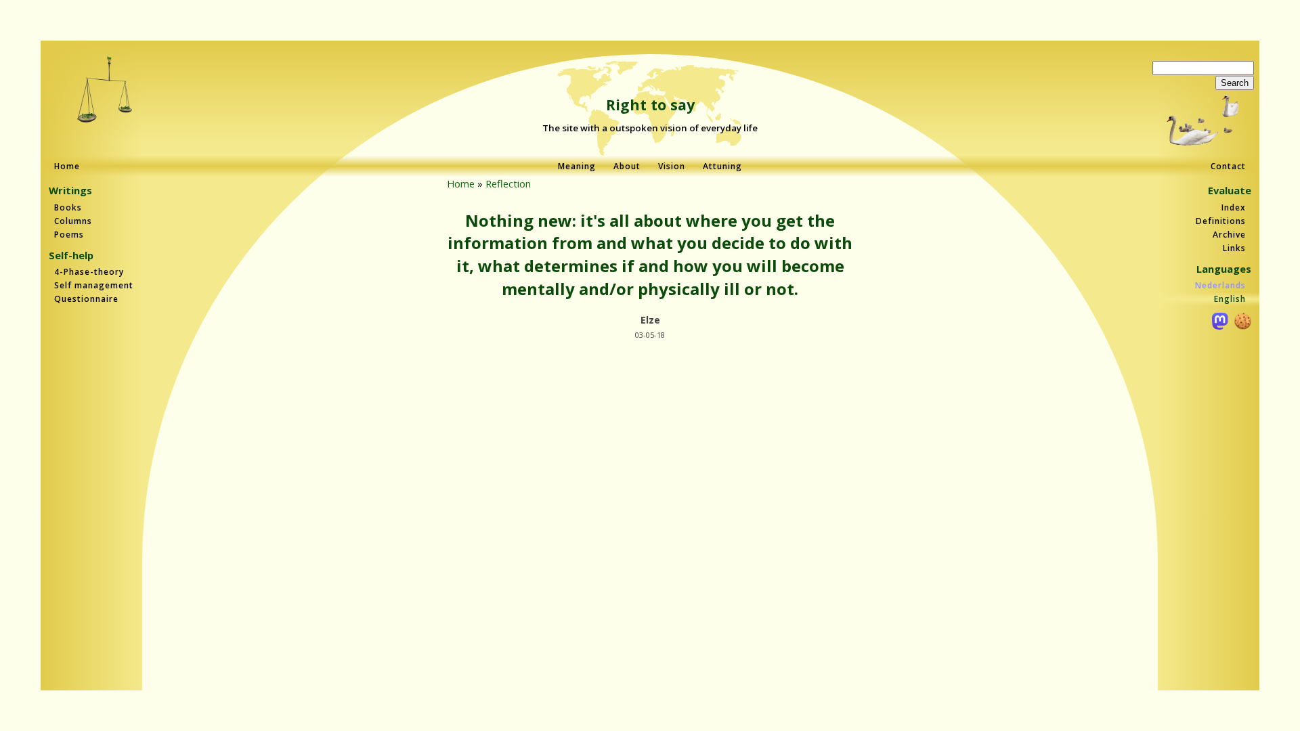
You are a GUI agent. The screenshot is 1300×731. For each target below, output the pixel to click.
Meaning (577, 166)
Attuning (722, 166)
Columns (73, 221)
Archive (1229, 234)
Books (68, 207)
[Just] (105, 91)
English (1230, 299)
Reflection (508, 183)
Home (67, 166)
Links (1234, 248)
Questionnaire (86, 299)
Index (1233, 207)
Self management (93, 285)
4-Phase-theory (89, 272)
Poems (69, 234)
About (627, 166)
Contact (1228, 166)
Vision (671, 166)
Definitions (1221, 221)
